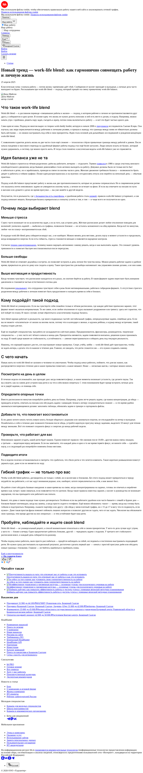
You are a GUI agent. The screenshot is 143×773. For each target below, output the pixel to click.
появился (101, 163)
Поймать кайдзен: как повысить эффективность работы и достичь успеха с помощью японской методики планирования (64, 592)
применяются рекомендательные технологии (56, 750)
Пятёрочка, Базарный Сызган (99, 606)
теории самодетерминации (23, 245)
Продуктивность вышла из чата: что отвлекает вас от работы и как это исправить (45, 577)
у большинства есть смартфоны (49, 196)
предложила (102, 126)
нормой (93, 196)
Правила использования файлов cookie (49, 14)
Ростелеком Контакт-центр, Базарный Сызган (74, 615)
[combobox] (13, 765)
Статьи (10, 63)
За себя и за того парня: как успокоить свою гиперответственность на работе (43, 582)
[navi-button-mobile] (4, 57)
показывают (21, 288)
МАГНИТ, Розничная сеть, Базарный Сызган (57, 603)
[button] (4, 49)
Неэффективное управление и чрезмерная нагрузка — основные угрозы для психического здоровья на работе (59, 587)
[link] (6, 42)
